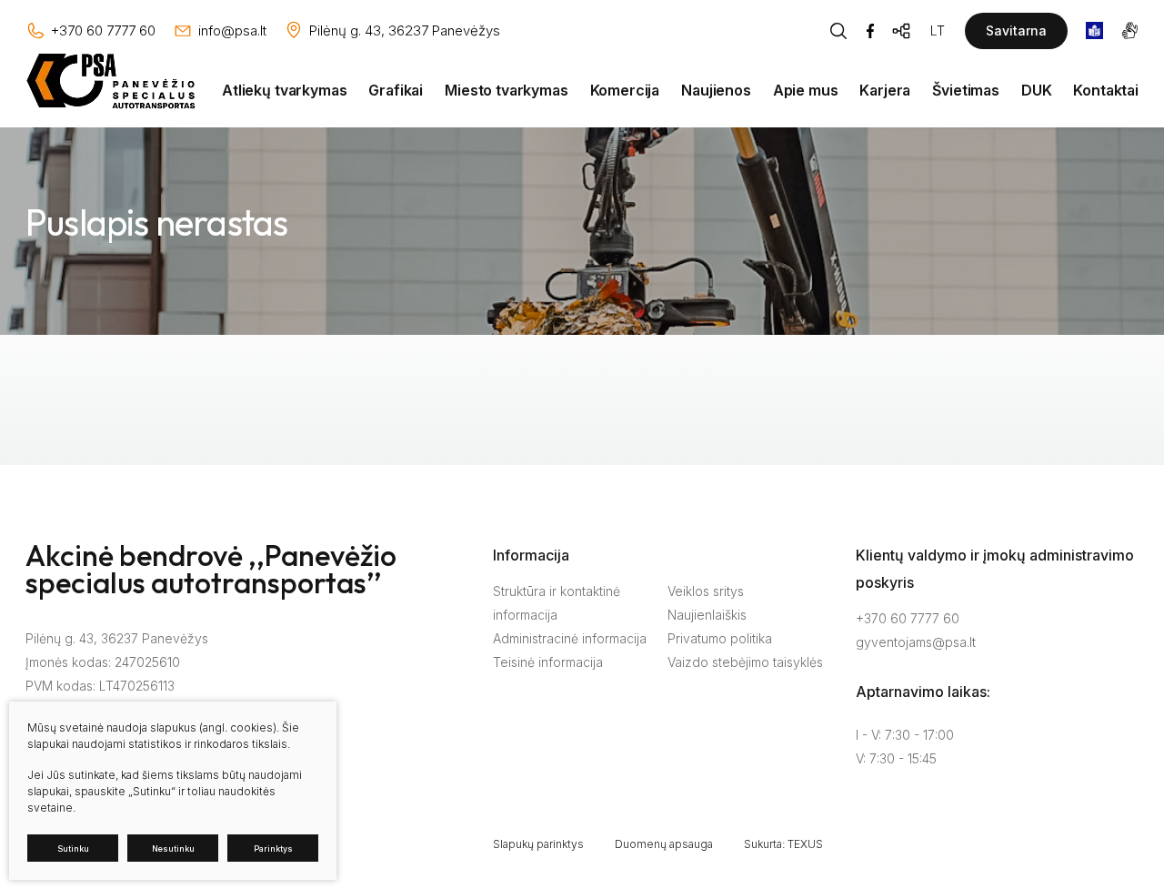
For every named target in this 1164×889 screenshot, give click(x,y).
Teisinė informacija (548, 662)
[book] (1094, 30)
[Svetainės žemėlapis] (902, 31)
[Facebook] (870, 31)
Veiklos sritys (705, 591)
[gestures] (1130, 30)
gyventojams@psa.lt (916, 642)
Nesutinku (173, 849)
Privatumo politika (719, 638)
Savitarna (1016, 30)
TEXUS (805, 844)
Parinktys (273, 849)
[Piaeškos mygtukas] (838, 31)
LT (937, 30)
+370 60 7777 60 (907, 618)
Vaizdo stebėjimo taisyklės (745, 662)
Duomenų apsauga (664, 844)
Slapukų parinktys (538, 844)
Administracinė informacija (570, 638)
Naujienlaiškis (707, 614)
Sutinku (73, 849)
